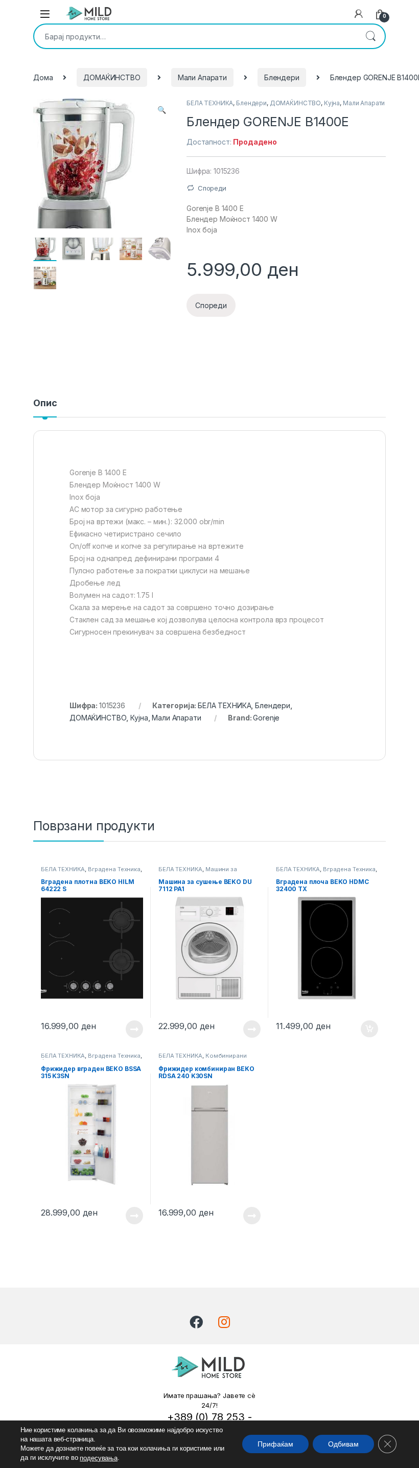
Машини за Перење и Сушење (197, 872)
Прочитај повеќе (127, 1029)
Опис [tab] (45, 403)
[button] (161, 110)
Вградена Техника (114, 869)
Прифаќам (275, 1444)
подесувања (99, 1458)
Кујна (332, 103)
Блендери (281, 77)
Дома (43, 77)
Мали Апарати (202, 77)
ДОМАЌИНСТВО (111, 77)
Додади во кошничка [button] (361, 1029)
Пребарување (370, 36)
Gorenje (266, 717)
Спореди (212, 188)
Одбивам (343, 1444)
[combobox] (195, 36)
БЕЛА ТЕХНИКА (210, 103)
